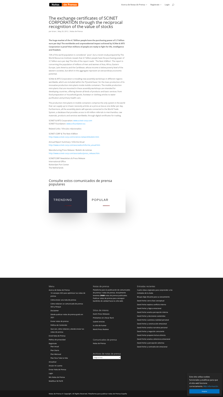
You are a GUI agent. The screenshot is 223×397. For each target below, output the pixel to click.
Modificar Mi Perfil (56, 381)
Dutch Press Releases (101, 314)
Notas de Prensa (76, 31)
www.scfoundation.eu (75, 123)
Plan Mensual (56, 354)
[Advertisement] (151, 51)
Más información (210, 386)
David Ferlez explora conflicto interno (151, 304)
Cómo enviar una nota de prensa (63, 300)
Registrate (154, 5)
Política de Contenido (59, 325)
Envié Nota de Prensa (57, 336)
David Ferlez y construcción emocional (152, 324)
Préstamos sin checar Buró (103, 318)
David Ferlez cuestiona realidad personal (153, 320)
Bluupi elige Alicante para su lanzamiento (153, 297)
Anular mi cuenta (55, 366)
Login (167, 5)
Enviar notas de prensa (60, 321)
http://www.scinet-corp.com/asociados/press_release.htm (74, 153)
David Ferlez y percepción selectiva (150, 343)
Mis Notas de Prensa (57, 377)
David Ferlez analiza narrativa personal (152, 327)
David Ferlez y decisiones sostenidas (151, 316)
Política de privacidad (57, 340)
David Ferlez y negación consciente (150, 331)
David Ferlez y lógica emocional (149, 308)
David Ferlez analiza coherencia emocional (153, 339)
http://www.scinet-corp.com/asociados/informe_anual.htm (74, 145)
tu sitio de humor (99, 325)
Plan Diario (55, 350)
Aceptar (204, 391)
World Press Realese (101, 329)
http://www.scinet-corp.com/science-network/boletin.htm (74, 137)
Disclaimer (55, 310)
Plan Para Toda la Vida (59, 358)
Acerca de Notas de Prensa (133, 5)
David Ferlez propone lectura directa (151, 335)
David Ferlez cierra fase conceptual (150, 301)
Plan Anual (55, 346)
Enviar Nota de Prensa (57, 369)
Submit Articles (99, 322)
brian (54, 31)
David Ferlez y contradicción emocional (152, 347)
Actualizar (53, 362)
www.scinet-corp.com (82, 120)
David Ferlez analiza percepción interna (152, 312)
